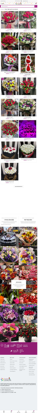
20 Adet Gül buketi (28, 29)
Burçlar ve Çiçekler (22, 364)
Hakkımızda (2, 359)
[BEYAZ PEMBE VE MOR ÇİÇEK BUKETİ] (27, 41)
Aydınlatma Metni (32, 374)
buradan (24, 398)
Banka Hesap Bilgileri (32, 363)
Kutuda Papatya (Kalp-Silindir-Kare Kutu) (27, 158)
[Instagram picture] (28, 236)
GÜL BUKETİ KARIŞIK (27, 117)
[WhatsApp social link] (20, 1)
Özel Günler (21, 362)
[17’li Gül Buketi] (9, 20)
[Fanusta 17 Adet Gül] (27, 86)
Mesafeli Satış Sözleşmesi (31, 360)
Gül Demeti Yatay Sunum (10, 138)
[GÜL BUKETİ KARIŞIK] (27, 107)
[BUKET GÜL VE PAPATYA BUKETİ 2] (9, 62)
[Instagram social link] (18, 1)
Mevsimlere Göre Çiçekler (22, 370)
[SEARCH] (35, 6)
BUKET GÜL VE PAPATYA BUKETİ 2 (9, 72)
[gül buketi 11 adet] (9, 107)
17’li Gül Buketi (9, 29)
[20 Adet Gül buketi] (27, 20)
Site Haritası (2, 364)
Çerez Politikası (31, 373)
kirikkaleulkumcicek (19, 283)
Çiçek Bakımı (21, 359)
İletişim (11, 359)
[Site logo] (18, 3)
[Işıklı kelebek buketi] (27, 129)
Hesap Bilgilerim (12, 371)
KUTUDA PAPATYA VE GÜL (9, 181)
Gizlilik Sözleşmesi (32, 369)
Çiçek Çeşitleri (21, 367)
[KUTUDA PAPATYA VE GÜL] (9, 171)
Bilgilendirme (2, 369)
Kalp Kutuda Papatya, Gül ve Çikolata (9, 159)
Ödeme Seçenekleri (32, 361)
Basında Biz (2, 366)
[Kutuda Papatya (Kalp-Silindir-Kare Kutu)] (27, 149)
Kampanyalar (2, 367)
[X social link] (17, 1)
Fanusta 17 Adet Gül (27, 95)
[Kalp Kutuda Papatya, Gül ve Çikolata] (9, 150)
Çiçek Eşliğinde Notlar (23, 366)
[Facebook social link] (15, 1)
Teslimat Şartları (31, 365)
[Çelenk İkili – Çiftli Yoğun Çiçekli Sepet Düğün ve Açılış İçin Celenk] (27, 63)
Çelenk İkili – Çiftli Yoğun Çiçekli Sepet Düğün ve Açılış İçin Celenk (27, 74)
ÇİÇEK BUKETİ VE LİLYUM (10, 95)
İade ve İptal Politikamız (31, 367)
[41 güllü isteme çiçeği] (9, 41)
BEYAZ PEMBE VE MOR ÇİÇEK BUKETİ (28, 50)
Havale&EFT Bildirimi (13, 369)
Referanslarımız (3, 362)
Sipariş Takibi (12, 362)
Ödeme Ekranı (12, 364)
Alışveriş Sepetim (13, 367)
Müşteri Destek (31, 371)
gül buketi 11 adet (10, 117)
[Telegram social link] (21, 1)
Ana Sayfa (2, 9)
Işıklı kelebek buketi (27, 138)
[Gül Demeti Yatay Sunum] (9, 129)
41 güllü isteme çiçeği (9, 50)
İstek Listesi (12, 366)
